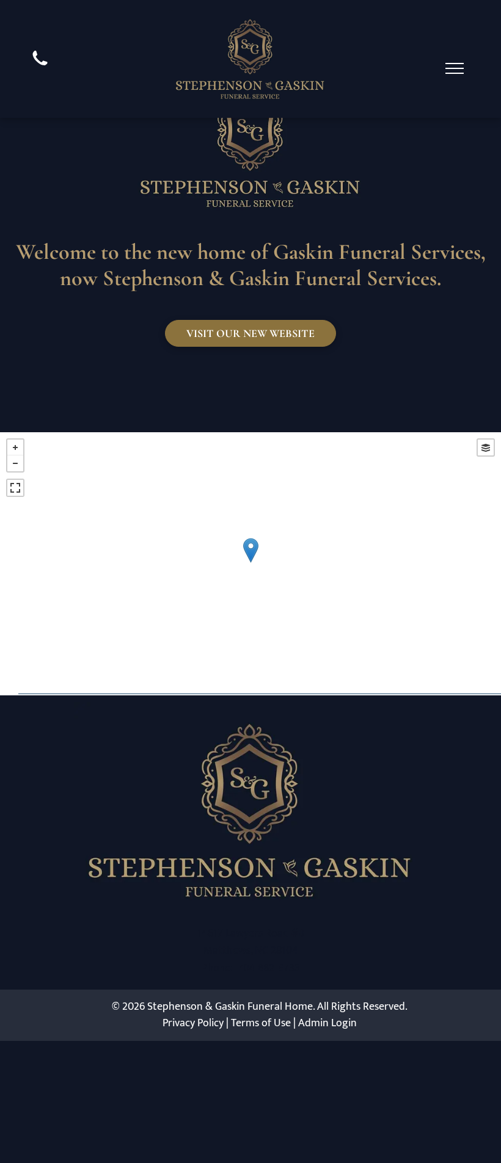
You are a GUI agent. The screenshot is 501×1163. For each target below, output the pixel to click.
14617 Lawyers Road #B (250, 933)
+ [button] (15, 447)
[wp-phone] (40, 67)
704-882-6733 (269, 967)
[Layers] (486, 447)
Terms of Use (261, 1023)
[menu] (454, 68)
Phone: (217, 967)
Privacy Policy (193, 1023)
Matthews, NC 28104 (250, 950)
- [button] (15, 463)
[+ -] (250, 563)
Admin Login (327, 1023)
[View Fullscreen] (15, 488)
